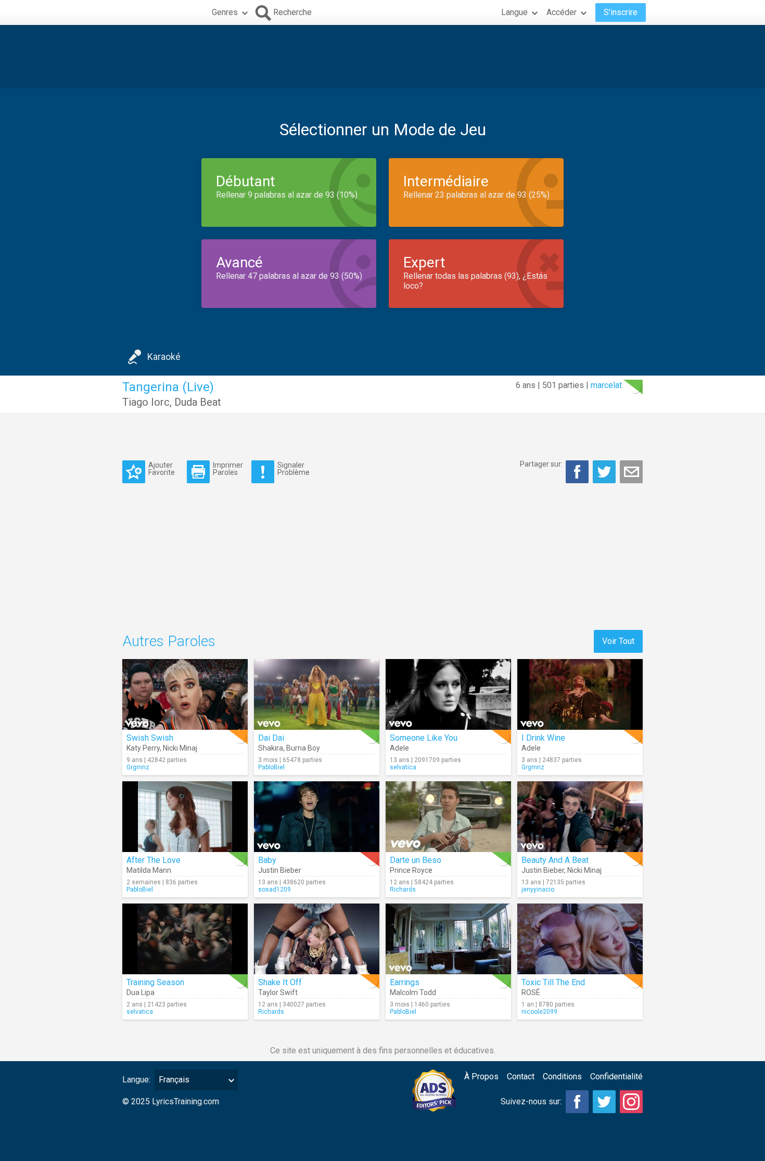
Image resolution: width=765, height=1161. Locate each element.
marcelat (606, 385)
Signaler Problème (293, 468)
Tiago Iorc (146, 402)
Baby (267, 860)
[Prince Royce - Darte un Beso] (448, 816)
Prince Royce (411, 870)
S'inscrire (621, 12)
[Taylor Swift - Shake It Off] (316, 939)
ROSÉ (530, 992)
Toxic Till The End (553, 982)
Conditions (562, 1076)
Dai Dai (271, 738)
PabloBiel (271, 767)
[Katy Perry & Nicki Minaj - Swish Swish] (185, 694)
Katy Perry (143, 748)
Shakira (270, 748)
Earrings (404, 982)
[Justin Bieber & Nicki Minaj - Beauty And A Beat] (580, 816)
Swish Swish (149, 738)
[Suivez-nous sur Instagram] (631, 1101)
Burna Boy (303, 748)
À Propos (481, 1076)
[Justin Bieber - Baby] (316, 816)
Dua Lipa (140, 992)
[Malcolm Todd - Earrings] (448, 939)
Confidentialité (616, 1076)
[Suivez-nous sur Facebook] (577, 1101)
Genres (225, 12)
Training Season (155, 982)
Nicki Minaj (180, 748)
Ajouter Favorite (161, 468)
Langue (514, 12)
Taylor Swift (278, 992)
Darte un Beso (415, 860)
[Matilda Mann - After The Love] (185, 816)
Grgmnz (137, 767)
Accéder (561, 12)
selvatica (403, 767)
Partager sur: (541, 464)
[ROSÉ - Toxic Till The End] (580, 939)
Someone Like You (423, 738)
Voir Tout (618, 641)
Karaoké (164, 356)
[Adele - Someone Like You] (448, 694)
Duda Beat (197, 402)
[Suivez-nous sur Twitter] (604, 1101)
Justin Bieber (279, 870)
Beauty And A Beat (555, 860)
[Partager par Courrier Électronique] (631, 471)
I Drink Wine (543, 738)
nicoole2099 (539, 1011)
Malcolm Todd (413, 992)
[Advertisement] (382, 56)
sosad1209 (274, 889)
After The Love (153, 860)
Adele (399, 748)
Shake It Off (280, 982)
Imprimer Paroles (228, 468)
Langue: (136, 1080)
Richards (403, 889)
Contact (520, 1076)
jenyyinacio (537, 889)
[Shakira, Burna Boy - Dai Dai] (316, 694)
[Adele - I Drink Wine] (580, 694)
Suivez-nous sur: (531, 1101)
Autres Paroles (168, 641)
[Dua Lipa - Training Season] (185, 939)
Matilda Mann (148, 870)
